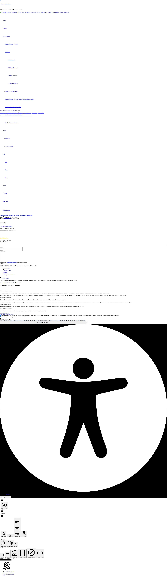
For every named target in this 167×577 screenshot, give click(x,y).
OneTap (8, 494)
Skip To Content (3, 558)
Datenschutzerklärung (4, 313)
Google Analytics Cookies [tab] (5, 304)
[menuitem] (85, 272)
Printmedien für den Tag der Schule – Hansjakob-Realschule (16, 215)
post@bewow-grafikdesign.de (6, 226)
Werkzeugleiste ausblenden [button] (6, 497)
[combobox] (43, 322)
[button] (86, 322)
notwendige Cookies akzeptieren (6, 314)
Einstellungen (18, 282)
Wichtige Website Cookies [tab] (5, 297)
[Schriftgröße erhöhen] (2, 495)
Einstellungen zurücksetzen (6, 559)
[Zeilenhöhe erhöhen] (2, 511)
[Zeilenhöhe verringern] (2, 516)
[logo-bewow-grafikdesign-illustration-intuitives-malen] (5, 3)
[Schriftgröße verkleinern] (2, 500)
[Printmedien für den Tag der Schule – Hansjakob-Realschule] (16, 115)
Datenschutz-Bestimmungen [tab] (6, 308)
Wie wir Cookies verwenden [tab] (6, 290)
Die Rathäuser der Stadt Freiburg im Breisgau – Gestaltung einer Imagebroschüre (22, 113)
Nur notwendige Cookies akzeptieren (7, 282)
